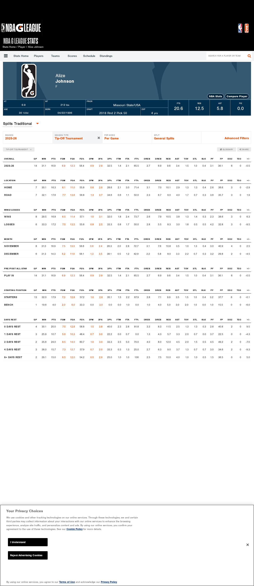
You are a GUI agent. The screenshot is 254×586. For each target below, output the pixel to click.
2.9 (100, 165)
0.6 (92, 187)
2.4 (100, 246)
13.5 (72, 224)
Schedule (89, 56)
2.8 (101, 297)
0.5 (92, 357)
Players (38, 56)
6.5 (63, 216)
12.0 (72, 357)
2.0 (100, 187)
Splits (8, 123)
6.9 (63, 165)
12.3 (72, 165)
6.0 (73, 304)
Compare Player (237, 96)
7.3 (63, 297)
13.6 (72, 195)
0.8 (92, 224)
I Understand (18, 542)
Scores (72, 56)
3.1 (100, 216)
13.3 (72, 246)
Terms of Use (67, 582)
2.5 (100, 224)
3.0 (101, 304)
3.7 (100, 195)
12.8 (72, 297)
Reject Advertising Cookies (26, 555)
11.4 (72, 216)
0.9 (92, 165)
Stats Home (21, 56)
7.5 (63, 224)
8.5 (63, 342)
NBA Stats (215, 96)
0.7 (92, 334)
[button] (6, 56)
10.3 (72, 334)
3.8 (100, 326)
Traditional (23, 123)
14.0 (72, 342)
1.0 (92, 216)
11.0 (72, 187)
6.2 (63, 254)
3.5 (100, 254)
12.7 (72, 349)
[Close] (247, 544)
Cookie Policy (74, 529)
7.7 (63, 195)
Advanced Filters (237, 138)
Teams (55, 56)
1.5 (92, 326)
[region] (127, 545)
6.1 (63, 187)
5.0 (63, 334)
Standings (106, 56)
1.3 (92, 195)
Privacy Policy (109, 582)
